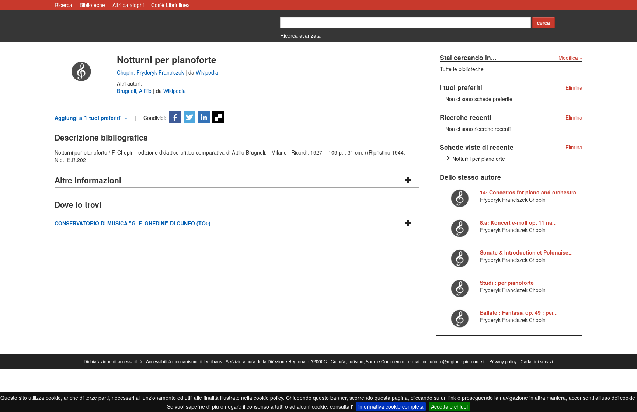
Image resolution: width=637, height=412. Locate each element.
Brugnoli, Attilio (135, 90)
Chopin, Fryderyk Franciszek (151, 72)
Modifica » (570, 57)
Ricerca (63, 4)
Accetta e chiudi (449, 406)
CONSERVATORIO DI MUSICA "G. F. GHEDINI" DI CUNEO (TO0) (132, 223)
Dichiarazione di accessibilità (113, 361)
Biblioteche (92, 4)
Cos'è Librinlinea (170, 4)
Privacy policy (503, 361)
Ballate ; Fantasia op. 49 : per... (519, 312)
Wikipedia (207, 72)
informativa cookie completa (391, 406)
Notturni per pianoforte (478, 158)
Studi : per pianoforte (507, 282)
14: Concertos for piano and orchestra (528, 192)
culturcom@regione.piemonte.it (454, 361)
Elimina (573, 87)
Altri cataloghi (128, 4)
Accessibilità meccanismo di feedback (184, 361)
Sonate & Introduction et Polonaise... (526, 252)
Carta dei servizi (537, 361)
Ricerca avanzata (300, 35)
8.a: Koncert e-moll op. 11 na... (518, 222)
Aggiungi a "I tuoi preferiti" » (91, 117)
